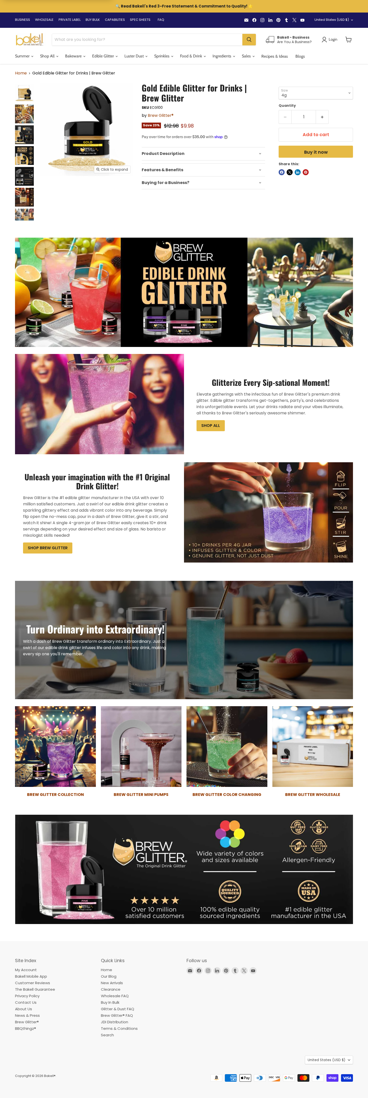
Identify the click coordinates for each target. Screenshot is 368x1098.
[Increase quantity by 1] (322, 117)
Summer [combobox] (23, 56)
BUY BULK (93, 19)
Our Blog (108, 976)
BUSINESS (22, 19)
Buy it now (316, 152)
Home (21, 73)
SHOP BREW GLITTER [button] (48, 548)
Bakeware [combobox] (74, 56)
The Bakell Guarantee (35, 989)
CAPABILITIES (115, 19)
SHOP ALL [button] (210, 425)
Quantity (287, 106)
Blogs (300, 56)
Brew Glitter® (160, 115)
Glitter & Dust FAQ (117, 1009)
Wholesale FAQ (115, 995)
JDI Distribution (114, 1022)
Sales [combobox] (247, 56)
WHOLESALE (44, 19)
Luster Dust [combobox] (134, 56)
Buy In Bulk (110, 1002)
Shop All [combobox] (48, 56)
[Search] (249, 39)
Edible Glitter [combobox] (103, 56)
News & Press (27, 1015)
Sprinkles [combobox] (162, 56)
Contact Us (26, 1002)
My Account (26, 969)
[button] (348, 39)
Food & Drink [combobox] (191, 56)
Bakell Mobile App (31, 976)
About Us (23, 1009)
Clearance (110, 989)
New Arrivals (112, 982)
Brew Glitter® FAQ (117, 1015)
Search (107, 1035)
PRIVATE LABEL (70, 19)
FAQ (161, 19)
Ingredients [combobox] (222, 56)
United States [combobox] (331, 19)
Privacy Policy (27, 995)
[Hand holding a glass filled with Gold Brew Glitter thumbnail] (24, 114)
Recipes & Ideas (274, 56)
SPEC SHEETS (140, 19)
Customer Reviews (32, 982)
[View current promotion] (184, 6)
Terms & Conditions (119, 1028)
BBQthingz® (25, 1028)
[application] (203, 153)
